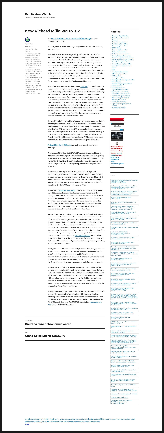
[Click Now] (117, 133)
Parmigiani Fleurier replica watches (123, 80)
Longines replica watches (120, 72)
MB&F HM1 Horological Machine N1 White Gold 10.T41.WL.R (123, 322)
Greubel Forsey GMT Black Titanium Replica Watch (124, 228)
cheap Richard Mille (67, 190)
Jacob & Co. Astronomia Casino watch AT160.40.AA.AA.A (122, 238)
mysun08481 (29, 43)
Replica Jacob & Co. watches (120, 92)
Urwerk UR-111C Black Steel (119, 397)
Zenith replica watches (119, 108)
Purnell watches (117, 86)
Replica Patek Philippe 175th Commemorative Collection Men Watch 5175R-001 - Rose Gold (123, 347)
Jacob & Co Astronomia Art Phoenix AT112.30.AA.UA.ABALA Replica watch (122, 313)
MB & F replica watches (119, 74)
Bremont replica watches (120, 46)
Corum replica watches (119, 52)
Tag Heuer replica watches (120, 98)
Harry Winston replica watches (121, 66)
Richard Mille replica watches (121, 94)
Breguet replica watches (119, 42)
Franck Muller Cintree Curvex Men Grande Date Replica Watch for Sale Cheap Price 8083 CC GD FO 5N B (124, 218)
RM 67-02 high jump (82, 235)
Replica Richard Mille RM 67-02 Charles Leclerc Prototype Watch (123, 352)
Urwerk (114, 106)
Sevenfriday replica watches (121, 96)
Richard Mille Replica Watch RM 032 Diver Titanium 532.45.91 (124, 356)
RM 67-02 (84, 86)
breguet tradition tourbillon (52, 422)
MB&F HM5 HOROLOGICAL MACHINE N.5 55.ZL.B (123, 327)
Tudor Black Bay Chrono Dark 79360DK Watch (123, 385)
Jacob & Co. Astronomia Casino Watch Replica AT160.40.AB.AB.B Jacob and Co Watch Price (123, 248)
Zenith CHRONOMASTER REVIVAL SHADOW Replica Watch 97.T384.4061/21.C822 (121, 402)
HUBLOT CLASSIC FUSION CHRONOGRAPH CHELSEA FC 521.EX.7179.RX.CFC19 (120, 233)
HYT (113, 70)
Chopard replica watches (119, 50)
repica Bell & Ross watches (120, 90)
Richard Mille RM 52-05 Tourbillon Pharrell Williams (123, 375)
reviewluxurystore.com (73, 422)
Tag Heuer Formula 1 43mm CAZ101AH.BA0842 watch (33, 91)
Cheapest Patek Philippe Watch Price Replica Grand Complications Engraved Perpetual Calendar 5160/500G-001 (123, 208)
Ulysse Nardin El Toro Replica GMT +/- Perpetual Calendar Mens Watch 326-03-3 (124, 390)
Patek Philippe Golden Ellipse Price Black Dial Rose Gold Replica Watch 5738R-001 (123, 336)
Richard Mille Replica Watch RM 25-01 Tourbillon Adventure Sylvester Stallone (123, 361)
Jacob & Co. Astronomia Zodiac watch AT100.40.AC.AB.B (123, 279)
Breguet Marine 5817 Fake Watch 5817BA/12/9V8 (121, 198)
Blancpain (115, 40)
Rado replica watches (118, 88)
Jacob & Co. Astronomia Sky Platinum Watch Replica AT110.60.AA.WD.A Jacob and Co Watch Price (124, 254)
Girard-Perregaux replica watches (122, 58)
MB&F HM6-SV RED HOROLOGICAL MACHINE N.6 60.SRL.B (122, 331)
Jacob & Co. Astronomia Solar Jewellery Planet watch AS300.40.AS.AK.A (123, 269)
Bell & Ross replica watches (120, 38)
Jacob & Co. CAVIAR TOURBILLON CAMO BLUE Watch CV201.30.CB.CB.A (123, 284)
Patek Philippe (116, 82)
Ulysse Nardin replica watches (121, 104)
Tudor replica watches (119, 100)
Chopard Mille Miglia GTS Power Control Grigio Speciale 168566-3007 (123, 213)
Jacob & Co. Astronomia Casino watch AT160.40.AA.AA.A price (122, 242)
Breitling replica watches (120, 44)
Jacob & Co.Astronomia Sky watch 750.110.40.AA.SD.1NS (121, 259)
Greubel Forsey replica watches (122, 64)
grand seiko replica (83, 419)
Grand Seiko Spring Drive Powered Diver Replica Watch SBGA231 (123, 223)
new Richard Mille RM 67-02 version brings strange (71, 39)
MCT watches (116, 76)
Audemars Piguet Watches (120, 36)
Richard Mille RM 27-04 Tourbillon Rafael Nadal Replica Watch (123, 370)
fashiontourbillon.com (100, 419)
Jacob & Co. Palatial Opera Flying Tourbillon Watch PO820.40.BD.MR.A (124, 308)
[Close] (123, 119)
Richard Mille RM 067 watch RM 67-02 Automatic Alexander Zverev (122, 366)
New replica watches (118, 78)
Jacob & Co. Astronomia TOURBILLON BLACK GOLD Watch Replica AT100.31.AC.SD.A (122, 275)
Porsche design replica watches (122, 84)
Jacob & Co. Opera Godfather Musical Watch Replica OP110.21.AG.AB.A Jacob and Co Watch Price (124, 304)
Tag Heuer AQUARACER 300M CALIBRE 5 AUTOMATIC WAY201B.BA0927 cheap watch (123, 380)
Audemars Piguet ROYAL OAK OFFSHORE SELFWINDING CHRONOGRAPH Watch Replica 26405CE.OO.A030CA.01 (124, 193)
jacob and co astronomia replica (115, 159)
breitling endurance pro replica (37, 419)
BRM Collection (116, 48)
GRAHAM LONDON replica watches (123, 60)
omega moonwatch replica (119, 419)
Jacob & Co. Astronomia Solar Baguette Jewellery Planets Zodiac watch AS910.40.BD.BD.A (123, 264)
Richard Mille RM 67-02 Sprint (59, 145)
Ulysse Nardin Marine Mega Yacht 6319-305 (124, 394)
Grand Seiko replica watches (121, 62)
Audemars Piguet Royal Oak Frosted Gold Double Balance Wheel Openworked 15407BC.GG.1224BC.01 (124, 187)
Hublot (114, 68)
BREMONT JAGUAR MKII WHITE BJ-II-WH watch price (123, 202)
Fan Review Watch (38, 14)
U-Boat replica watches (119, 102)
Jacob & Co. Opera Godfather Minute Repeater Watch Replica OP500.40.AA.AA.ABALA (122, 289)
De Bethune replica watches (120, 54)
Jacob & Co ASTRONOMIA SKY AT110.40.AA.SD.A (120, 317)
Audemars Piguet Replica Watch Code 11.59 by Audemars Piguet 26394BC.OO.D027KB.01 (124, 181)
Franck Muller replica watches (121, 56)
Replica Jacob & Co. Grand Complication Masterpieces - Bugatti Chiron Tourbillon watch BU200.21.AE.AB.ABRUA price (123, 341)
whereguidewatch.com (91, 422)
